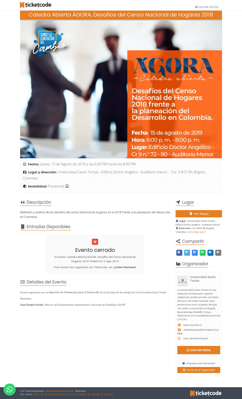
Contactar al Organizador (200, 370)
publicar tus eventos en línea (59, 390)
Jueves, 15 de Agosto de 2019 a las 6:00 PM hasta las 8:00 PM (88, 164)
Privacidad (95, 394)
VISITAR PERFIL (200, 350)
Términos (108, 394)
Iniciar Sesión (208, 7)
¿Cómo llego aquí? (196, 231)
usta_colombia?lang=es (195, 338)
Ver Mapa (201, 214)
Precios (70, 394)
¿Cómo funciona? (124, 267)
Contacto (82, 394)
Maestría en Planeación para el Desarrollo (74, 292)
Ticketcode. (38, 394)
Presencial (56, 186)
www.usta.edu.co (192, 324)
